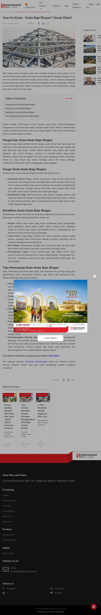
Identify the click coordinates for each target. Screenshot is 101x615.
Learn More (50, 338)
